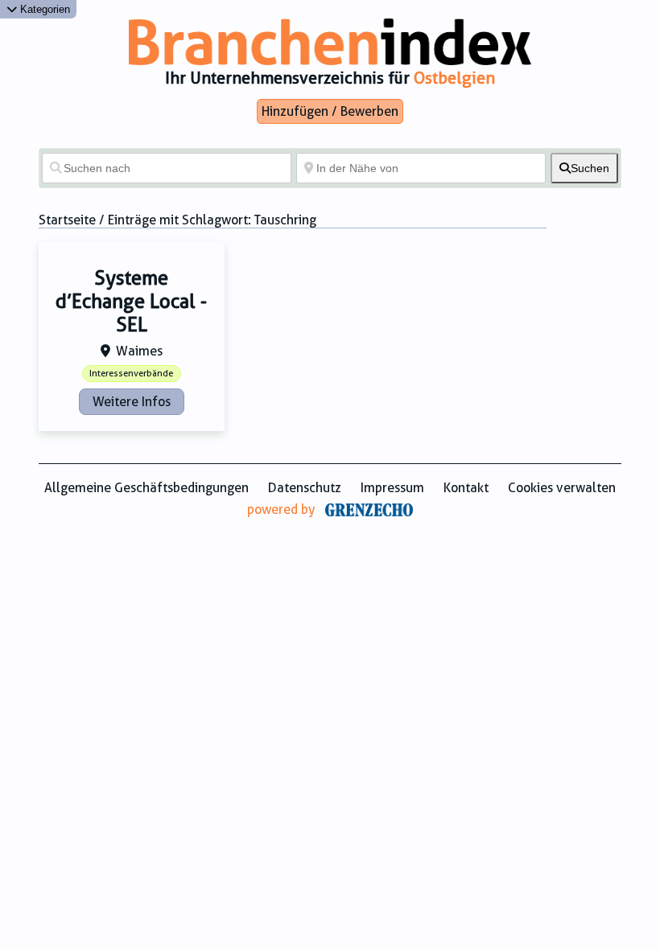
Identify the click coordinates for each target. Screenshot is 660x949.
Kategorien (43, 9)
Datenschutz (304, 487)
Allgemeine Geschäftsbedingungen (146, 487)
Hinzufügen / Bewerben (330, 111)
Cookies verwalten (562, 487)
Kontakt (466, 487)
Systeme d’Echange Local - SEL (131, 301)
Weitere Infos (132, 401)
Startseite (67, 220)
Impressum (392, 487)
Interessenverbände (131, 373)
